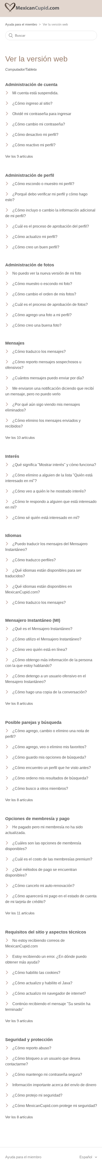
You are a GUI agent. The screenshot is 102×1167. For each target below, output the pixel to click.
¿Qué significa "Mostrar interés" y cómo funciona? (54, 465)
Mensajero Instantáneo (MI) (32, 620)
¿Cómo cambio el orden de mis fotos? (44, 294)
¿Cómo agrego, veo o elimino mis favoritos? (49, 747)
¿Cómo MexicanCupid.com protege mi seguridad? (54, 1106)
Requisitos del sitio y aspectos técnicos (45, 932)
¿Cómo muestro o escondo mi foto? (42, 284)
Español (86, 1157)
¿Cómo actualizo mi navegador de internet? (49, 993)
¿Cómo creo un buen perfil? (35, 247)
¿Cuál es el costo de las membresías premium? (52, 859)
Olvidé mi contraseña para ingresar (41, 114)
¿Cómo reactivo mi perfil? (34, 145)
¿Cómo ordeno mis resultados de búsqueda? (50, 778)
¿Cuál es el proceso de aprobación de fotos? (50, 305)
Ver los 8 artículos (19, 703)
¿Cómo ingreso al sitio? (32, 103)
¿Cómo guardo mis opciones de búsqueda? (49, 757)
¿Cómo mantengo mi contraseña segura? (47, 1074)
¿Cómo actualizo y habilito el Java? (42, 983)
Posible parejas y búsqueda (33, 722)
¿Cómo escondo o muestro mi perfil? (43, 184)
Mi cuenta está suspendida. (35, 93)
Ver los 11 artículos (20, 913)
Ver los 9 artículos (19, 156)
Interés (12, 456)
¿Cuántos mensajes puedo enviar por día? (48, 378)
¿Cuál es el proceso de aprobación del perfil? (50, 226)
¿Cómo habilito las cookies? (36, 973)
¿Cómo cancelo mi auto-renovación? (43, 886)
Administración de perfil (29, 175)
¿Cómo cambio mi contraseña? (38, 124)
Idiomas (13, 535)
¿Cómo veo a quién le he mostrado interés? (49, 491)
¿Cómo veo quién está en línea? (39, 650)
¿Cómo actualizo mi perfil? (34, 237)
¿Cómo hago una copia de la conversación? (49, 692)
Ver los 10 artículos (20, 438)
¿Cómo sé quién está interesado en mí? (45, 518)
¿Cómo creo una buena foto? (36, 325)
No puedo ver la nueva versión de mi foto (46, 273)
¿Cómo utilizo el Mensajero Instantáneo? (46, 639)
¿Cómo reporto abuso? (31, 1048)
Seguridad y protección (29, 1039)
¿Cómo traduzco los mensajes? (39, 352)
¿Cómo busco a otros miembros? (40, 789)
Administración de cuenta (31, 84)
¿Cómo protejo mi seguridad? (37, 1095)
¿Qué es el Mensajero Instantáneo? (42, 629)
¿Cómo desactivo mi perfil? (35, 135)
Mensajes (14, 343)
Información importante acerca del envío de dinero (54, 1085)
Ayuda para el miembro (21, 24)
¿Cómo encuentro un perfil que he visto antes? (51, 768)
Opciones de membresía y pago (37, 818)
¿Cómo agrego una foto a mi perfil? (42, 315)
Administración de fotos (29, 265)
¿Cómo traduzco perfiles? (34, 560)
